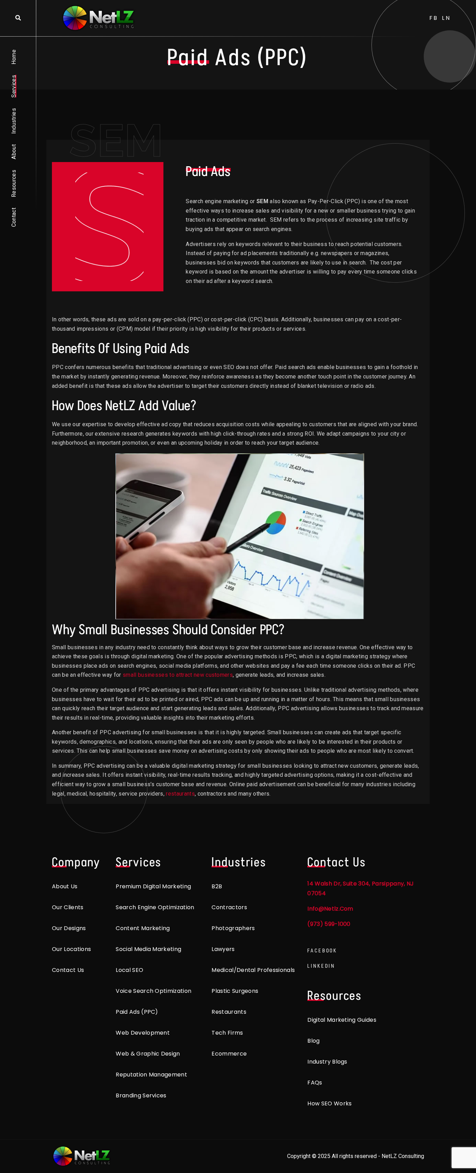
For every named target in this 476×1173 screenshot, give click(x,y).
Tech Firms (227, 1033)
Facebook (322, 950)
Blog (313, 1041)
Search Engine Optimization (155, 907)
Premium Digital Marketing (153, 886)
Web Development (143, 1033)
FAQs (314, 1083)
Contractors (229, 907)
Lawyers (223, 949)
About (13, 151)
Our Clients (68, 907)
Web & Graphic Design (148, 1054)
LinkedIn (321, 966)
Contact (13, 217)
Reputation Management (151, 1075)
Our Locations (71, 949)
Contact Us (68, 970)
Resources (13, 183)
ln (446, 18)
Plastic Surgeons (235, 991)
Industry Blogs (327, 1062)
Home (13, 56)
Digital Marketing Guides (341, 1020)
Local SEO (129, 970)
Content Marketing (143, 928)
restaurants (180, 793)
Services (13, 86)
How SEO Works (329, 1103)
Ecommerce (229, 1054)
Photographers (233, 928)
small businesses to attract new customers (178, 675)
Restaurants (229, 1012)
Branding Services (141, 1095)
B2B (217, 886)
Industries (13, 121)
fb (434, 18)
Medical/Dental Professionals (253, 970)
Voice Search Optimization (153, 991)
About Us (65, 886)
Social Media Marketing (148, 949)
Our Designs (69, 928)
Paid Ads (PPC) (137, 1012)
